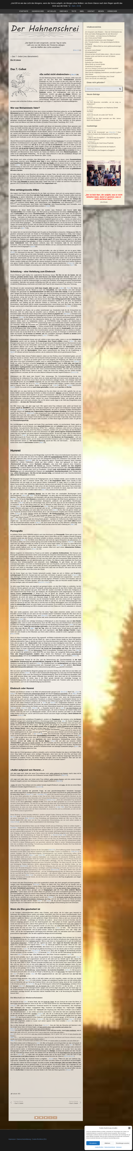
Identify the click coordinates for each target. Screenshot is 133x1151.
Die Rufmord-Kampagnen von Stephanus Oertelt (102, 107)
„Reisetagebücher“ (91, 52)
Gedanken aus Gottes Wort (93, 62)
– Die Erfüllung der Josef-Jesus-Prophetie (100, 143)
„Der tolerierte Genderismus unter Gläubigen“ (99, 40)
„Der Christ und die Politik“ (93, 38)
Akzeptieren (93, 1143)
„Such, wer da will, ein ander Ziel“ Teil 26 (100, 115)
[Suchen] (120, 89)
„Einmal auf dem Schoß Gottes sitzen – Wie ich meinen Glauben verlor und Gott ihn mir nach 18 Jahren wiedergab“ (102, 56)
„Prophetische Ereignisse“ (93, 66)
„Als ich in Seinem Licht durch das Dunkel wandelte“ (101, 68)
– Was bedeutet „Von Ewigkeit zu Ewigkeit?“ (101, 150)
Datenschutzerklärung (109, 1147)
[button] (129, 1128)
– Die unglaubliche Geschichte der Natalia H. (101, 146)
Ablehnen (107, 1143)
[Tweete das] (46, 1117)
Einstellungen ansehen (122, 1143)
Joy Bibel (90, 111)
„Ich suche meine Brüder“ (93, 50)
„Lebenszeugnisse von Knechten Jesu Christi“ (99, 76)
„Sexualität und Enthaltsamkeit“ (95, 70)
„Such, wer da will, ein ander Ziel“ (95, 78)
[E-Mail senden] (36, 1117)
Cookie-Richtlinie (99, 1147)
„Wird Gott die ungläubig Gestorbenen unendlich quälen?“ (103, 72)
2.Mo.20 (73, 74)
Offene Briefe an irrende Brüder (95, 64)
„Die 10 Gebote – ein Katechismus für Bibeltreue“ (100, 36)
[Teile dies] (41, 1117)
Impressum (119, 1147)
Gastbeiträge (89, 60)
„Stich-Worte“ (89, 74)
